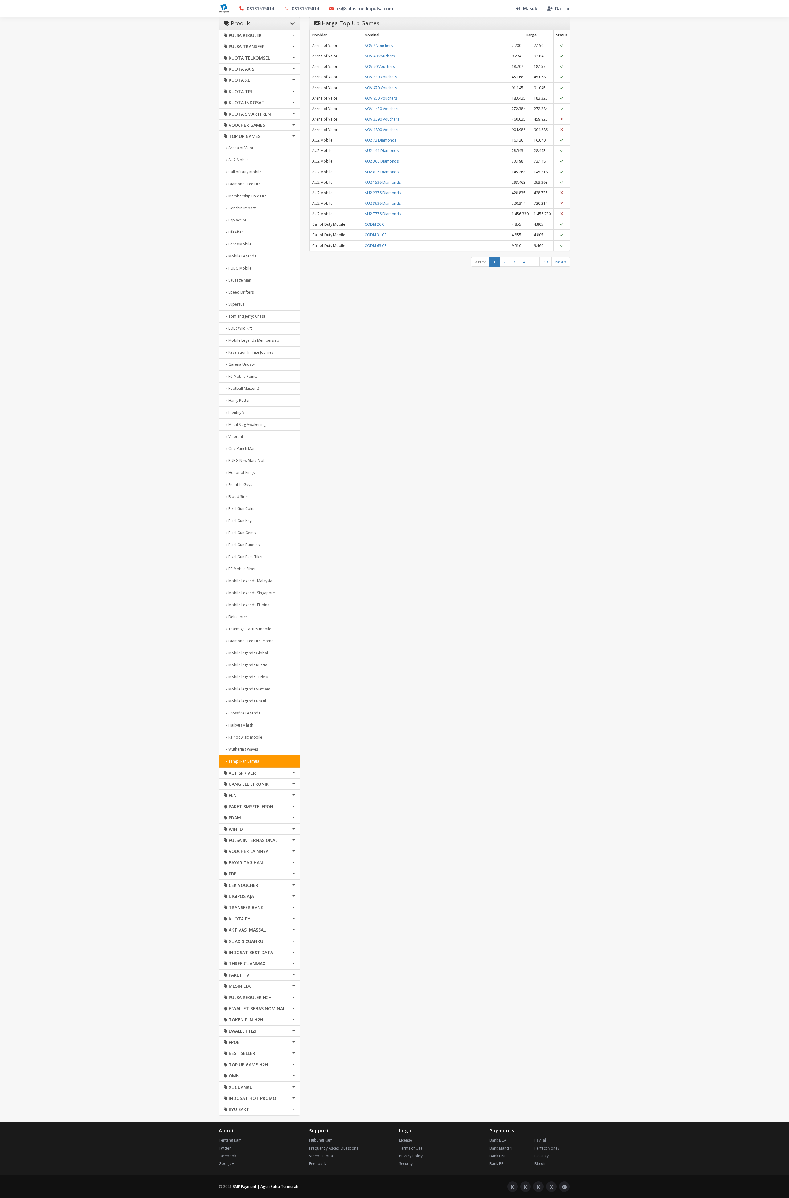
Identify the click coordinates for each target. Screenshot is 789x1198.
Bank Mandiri (500, 1148)
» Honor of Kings (239, 472)
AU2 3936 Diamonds (383, 203)
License (405, 1140)
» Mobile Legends (240, 256)
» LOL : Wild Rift (238, 328)
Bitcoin (540, 1163)
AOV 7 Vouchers (379, 45)
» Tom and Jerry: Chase (245, 316)
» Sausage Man (237, 280)
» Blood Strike (237, 496)
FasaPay (541, 1156)
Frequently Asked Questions (333, 1148)
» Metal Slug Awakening (245, 424)
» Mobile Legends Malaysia (248, 580)
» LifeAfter (233, 232)
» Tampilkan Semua (241, 761)
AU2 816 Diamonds (382, 172)
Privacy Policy (411, 1156)
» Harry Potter (237, 400)
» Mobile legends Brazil (245, 701)
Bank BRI (497, 1163)
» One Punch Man (240, 448)
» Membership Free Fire (245, 196)
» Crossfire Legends (242, 713)
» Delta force (236, 617)
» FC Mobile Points (240, 376)
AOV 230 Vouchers (381, 77)
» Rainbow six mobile (243, 737)
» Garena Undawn (240, 364)
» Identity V (234, 412)
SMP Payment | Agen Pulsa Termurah (265, 1186)
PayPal (540, 1140)
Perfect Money (546, 1148)
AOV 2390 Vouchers (382, 119)
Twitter (225, 1148)
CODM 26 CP (376, 224)
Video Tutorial (321, 1156)
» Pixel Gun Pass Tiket (243, 556)
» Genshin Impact (240, 208)
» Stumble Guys (238, 484)
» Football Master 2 (241, 388)
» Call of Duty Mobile (242, 172)
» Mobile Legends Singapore (249, 592)
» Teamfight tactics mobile (247, 629)
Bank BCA (497, 1140)
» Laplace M (235, 220)
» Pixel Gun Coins (239, 508)
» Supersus (234, 304)
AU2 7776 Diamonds (383, 213)
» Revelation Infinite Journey (248, 352)
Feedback (317, 1163)
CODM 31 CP (376, 234)
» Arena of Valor (239, 147)
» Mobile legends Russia (245, 665)
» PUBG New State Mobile (247, 460)
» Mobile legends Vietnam (247, 689)
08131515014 (260, 8)
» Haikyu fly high (238, 725)
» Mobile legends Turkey (246, 677)
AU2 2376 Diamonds (383, 193)
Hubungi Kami (321, 1140)
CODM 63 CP (376, 245)
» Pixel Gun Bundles (242, 544)
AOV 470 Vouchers (381, 87)
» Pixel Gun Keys (238, 520)
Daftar (562, 8)
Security (406, 1163)
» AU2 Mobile (236, 160)
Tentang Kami (231, 1140)
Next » (560, 262)
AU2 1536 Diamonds (383, 182)
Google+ (226, 1163)
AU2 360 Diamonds (382, 161)
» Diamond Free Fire (242, 184)
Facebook (227, 1156)
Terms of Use (411, 1148)
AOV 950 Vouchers (381, 98)
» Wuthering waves (241, 749)
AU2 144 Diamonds (382, 150)
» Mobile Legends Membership (251, 340)
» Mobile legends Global (246, 653)
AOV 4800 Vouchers (382, 129)
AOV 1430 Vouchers (382, 108)
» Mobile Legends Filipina (246, 604)
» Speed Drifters (239, 292)
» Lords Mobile (237, 244)
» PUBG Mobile (237, 268)
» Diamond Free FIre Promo (249, 641)
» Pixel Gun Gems (240, 532)
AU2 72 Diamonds (380, 140)
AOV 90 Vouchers (380, 66)
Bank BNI (497, 1156)
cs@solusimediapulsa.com (365, 8)
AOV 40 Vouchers (380, 56)
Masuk (530, 8)
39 (545, 262)
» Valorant (233, 436)
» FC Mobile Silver (240, 568)
